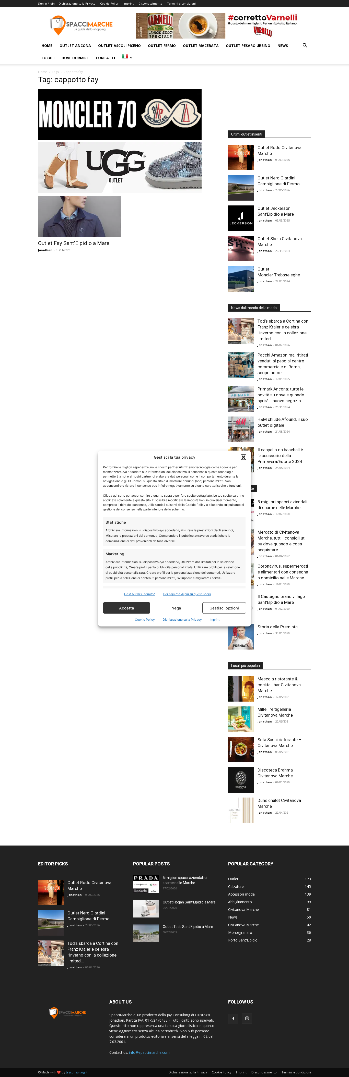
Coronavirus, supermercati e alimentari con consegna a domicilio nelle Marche (283, 572)
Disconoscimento (150, 3)
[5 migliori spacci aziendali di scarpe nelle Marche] (146, 884)
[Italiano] (127, 57)
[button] (243, 457)
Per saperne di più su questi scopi (187, 594)
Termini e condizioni (181, 3)
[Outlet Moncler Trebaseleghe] (241, 279)
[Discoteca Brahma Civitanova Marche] (241, 780)
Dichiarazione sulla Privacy (182, 619)
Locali (48, 57)
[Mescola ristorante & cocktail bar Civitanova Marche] (241, 689)
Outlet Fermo (162, 45)
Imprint (214, 619)
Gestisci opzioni (224, 607)
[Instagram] (247, 1018)
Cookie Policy (145, 619)
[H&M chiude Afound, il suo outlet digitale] (241, 429)
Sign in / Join (46, 3)
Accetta (126, 607)
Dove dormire (75, 57)
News (282, 45)
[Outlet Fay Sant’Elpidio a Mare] (79, 216)
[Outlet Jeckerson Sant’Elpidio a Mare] (241, 218)
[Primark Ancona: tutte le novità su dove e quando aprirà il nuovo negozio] (241, 399)
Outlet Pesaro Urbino (248, 45)
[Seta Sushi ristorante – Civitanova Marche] (241, 749)
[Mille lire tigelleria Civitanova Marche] (241, 719)
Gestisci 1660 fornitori (139, 594)
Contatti (105, 57)
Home (47, 45)
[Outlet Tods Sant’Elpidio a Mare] (146, 933)
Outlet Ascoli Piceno (119, 45)
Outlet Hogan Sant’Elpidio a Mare (189, 902)
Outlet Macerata (201, 45)
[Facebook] (233, 1019)
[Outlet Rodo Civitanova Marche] (241, 157)
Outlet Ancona (75, 45)
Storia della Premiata (278, 626)
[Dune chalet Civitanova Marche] (241, 810)
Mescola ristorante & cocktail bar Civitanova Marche (279, 684)
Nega (176, 607)
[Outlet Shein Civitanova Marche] (241, 248)
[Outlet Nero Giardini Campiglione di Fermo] (241, 188)
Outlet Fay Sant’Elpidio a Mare (73, 243)
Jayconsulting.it (76, 1072)
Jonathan (45, 250)
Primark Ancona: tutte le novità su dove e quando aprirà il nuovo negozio (281, 394)
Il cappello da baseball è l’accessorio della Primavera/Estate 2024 (280, 455)
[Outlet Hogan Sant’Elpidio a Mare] (146, 908)
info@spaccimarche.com (149, 1052)
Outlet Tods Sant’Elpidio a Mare (188, 927)
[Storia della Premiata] (241, 637)
